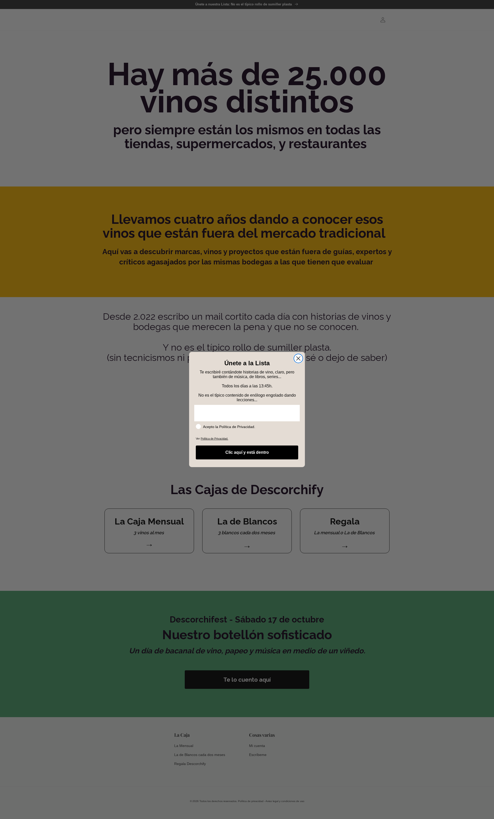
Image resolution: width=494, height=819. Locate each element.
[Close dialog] (298, 358)
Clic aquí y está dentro (247, 452)
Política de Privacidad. (214, 438)
